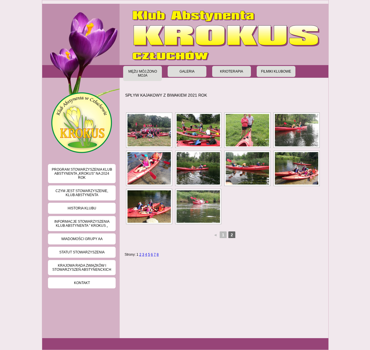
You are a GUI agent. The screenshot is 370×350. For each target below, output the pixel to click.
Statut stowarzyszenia (82, 252)
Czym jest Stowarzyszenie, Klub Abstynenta (82, 193)
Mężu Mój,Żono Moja (142, 73)
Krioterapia (231, 71)
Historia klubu (82, 208)
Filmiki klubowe (276, 71)
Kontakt (82, 283)
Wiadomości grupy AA (82, 239)
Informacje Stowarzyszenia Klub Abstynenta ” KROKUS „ (82, 224)
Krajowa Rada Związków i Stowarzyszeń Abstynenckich (81, 268)
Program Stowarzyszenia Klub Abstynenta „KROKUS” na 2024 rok (82, 173)
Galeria (187, 71)
